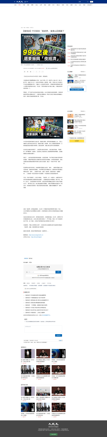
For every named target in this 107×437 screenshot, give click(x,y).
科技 (67, 4)
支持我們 (77, 140)
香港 (45, 4)
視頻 (24, 27)
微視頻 (27, 27)
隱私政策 (52, 277)
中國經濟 (33, 283)
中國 (24, 4)
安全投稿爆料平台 (46, 315)
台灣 (41, 4)
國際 (32, 4)
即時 (20, 4)
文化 (76, 4)
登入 (91, 1)
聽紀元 (58, 4)
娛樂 (71, 4)
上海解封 (43, 283)
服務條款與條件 (48, 277)
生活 (80, 4)
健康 (49, 4)
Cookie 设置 (53, 434)
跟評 (60, 340)
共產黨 (38, 283)
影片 (53, 4)
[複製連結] (33, 71)
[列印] (36, 71)
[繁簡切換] (42, 71)
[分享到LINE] (27, 71)
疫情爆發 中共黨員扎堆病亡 (49, 285)
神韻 (84, 4)
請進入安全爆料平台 (76, 89)
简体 (27, 1)
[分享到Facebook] (24, 71)
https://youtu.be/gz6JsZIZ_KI (36, 235)
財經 (63, 4)
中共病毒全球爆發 (33, 285)
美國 (28, 4)
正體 (25, 1)
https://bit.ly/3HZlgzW (36, 237)
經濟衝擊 (40, 285)
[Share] (21, 363)
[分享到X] (30, 71)
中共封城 (49, 283)
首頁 (15, 4)
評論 (37, 4)
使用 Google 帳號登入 (44, 275)
